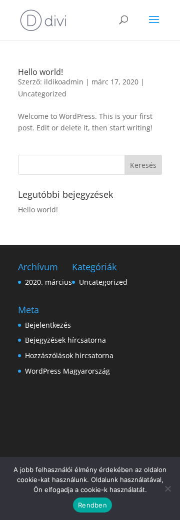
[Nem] (167, 489)
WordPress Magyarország (67, 371)
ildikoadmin (64, 81)
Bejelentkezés (48, 325)
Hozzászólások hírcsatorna (69, 355)
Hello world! (40, 71)
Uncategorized (42, 93)
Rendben (92, 505)
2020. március (48, 282)
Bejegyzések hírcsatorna (65, 340)
